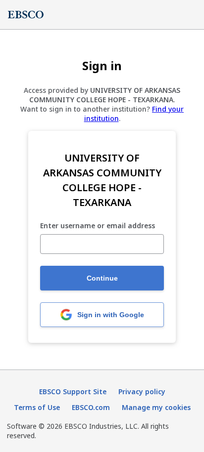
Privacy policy (141, 391)
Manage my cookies (156, 407)
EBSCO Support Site (72, 391)
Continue (102, 278)
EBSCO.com (91, 407)
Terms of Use (37, 407)
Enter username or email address (97, 226)
